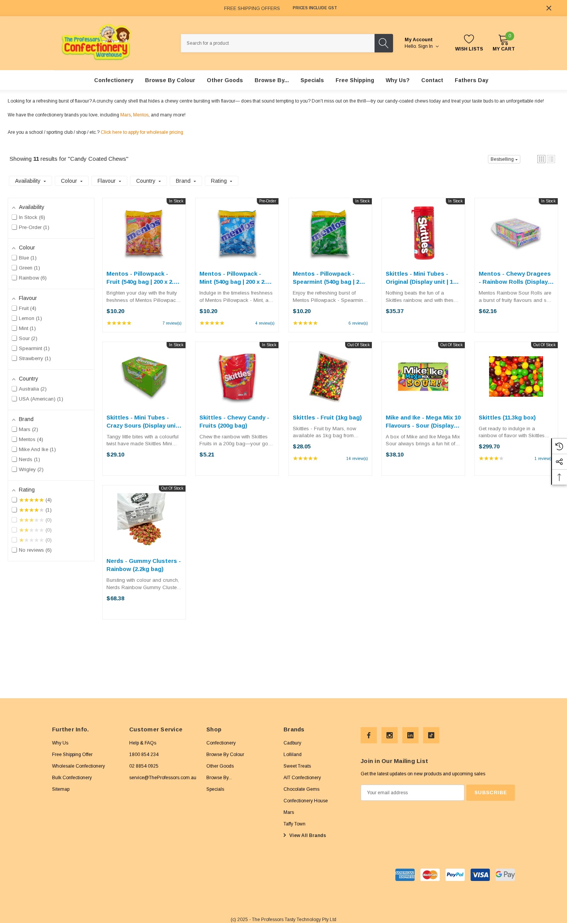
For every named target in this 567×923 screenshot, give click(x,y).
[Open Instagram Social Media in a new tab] (389, 735)
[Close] (548, 8)
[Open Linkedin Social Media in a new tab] (410, 735)
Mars (125, 115)
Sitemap (60, 789)
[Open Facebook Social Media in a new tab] (369, 735)
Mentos (140, 115)
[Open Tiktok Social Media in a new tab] (431, 735)
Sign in (426, 46)
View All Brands (307, 835)
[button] (541, 159)
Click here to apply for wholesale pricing (142, 132)
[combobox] (278, 43)
